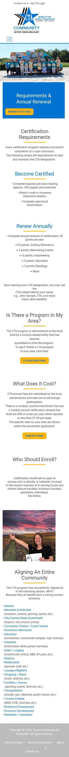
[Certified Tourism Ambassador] (27, 19)
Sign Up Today (34, 435)
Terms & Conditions (39, 742)
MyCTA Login (38, 3)
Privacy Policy (13, 742)
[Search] (45, 747)
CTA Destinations (34, 360)
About (60, 742)
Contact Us (20, 3)
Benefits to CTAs (19, 111)
